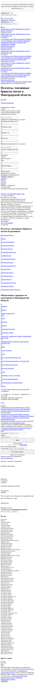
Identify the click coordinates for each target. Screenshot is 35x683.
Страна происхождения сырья (10, 112)
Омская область (6, 269)
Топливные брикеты (7, 103)
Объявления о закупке (23, 29)
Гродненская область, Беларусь (10, 289)
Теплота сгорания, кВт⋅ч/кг (9, 149)
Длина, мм (4, 138)
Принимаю (4, 681)
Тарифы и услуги (6, 416)
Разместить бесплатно (8, 80)
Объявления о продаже (8, 29)
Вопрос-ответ (9, 39)
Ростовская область (7, 276)
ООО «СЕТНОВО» (7, 223)
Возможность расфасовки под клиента (13, 119)
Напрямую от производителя (10, 175)
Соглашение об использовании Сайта (13, 423)
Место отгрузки (6, 158)
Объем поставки (6, 166)
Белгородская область (8, 242)
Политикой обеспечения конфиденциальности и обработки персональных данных (16, 428)
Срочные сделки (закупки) (9, 411)
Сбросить (4, 178)
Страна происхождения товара (10, 111)
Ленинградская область (8, 266)
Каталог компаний (7, 30)
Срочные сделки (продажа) (21, 409)
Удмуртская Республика (8, 283)
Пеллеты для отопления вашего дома (12, 194)
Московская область (7, 235)
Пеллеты (3, 99)
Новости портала (19, 39)
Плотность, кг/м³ (6, 127)
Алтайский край (6, 255)
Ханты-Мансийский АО (8, 252)
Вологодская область (7, 245)
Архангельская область (8, 259)
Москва (3, 238)
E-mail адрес (4, 433)
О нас (2, 39)
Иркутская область (7, 249)
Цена (2, 160)
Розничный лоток (6, 36)
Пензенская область (7, 272)
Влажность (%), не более (8, 114)
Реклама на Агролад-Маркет (15, 41)
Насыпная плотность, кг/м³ (9, 121)
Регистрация (5, 414)
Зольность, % (5, 132)
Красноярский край (7, 262)
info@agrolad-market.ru (8, 419)
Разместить (8, 20)
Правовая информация (19, 416)
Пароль (3, 435)
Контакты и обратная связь (17, 42)
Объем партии (5, 171)
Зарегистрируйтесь (7, 458)
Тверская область (6, 279)
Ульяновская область (7, 286)
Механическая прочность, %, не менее (13, 144)
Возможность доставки (8, 173)
